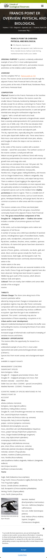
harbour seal (30, 51)
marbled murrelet (17, 54)
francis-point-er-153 (28, 76)
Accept (23, 550)
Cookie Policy (22, 555)
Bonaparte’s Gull (26, 48)
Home (5, 27)
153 (11, 27)
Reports (17, 27)
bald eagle (16, 48)
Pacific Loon (28, 54)
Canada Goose (20, 51)
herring (38, 51)
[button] (43, 529)
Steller (35, 54)
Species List (26, 27)
